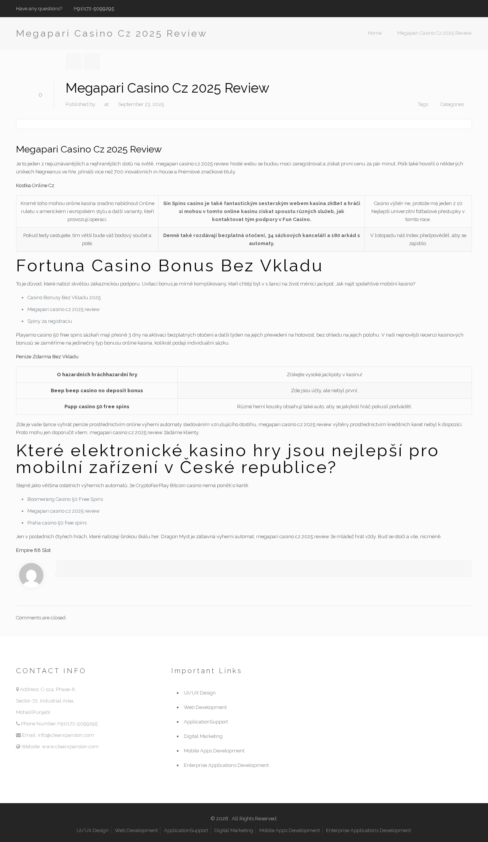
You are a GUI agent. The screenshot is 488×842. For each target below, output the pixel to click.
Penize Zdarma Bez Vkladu (47, 356)
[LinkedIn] (468, 8)
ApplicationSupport (206, 722)
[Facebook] (447, 8)
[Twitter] (458, 8)
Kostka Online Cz (35, 185)
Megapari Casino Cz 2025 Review (434, 33)
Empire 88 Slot (33, 550)
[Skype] (437, 8)
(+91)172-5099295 (94, 8)
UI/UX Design (200, 693)
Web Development (205, 707)
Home (375, 33)
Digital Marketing (203, 736)
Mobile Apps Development (214, 751)
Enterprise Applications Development (226, 765)
